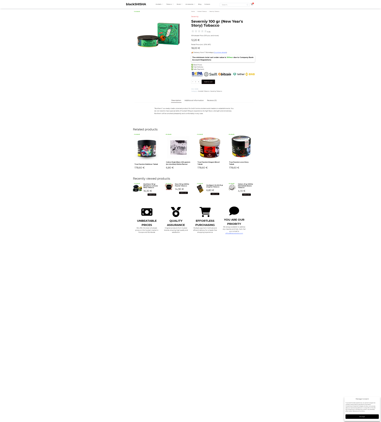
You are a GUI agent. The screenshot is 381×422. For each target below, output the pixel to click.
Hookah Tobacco (202, 11)
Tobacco (169, 4)
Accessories (189, 4)
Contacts (207, 4)
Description (176, 100)
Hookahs (158, 4)
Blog (199, 4)
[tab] (176, 100)
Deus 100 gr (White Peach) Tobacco (182, 185)
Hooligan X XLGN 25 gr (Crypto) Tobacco (214, 186)
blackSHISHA (136, 4)
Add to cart (208, 82)
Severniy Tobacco (214, 11)
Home (193, 11)
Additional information (194, 100)
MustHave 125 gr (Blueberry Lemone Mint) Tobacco (150, 185)
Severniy (194, 16)
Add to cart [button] (152, 194)
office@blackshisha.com (234, 233)
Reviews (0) (212, 100)
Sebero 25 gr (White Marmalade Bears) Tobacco (245, 185)
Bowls (179, 4)
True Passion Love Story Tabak (239, 163)
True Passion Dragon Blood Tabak (208, 163)
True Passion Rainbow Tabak (146, 164)
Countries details (220, 52)
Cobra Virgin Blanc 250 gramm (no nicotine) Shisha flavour (178, 163)
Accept (362, 417)
